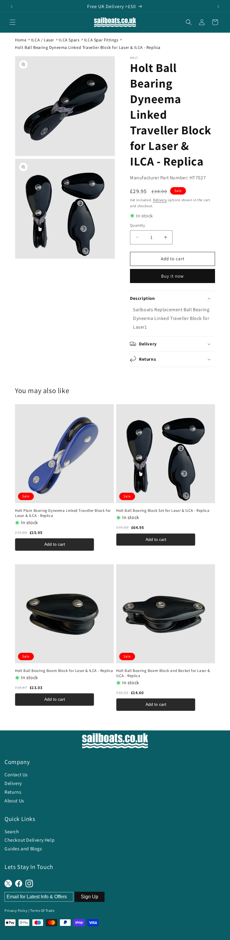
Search (11, 831)
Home (20, 40)
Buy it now (172, 276)
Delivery (160, 200)
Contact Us (16, 774)
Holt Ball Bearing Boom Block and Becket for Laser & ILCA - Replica (163, 673)
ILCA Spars (69, 40)
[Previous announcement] (11, 6)
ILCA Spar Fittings (101, 40)
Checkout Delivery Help (29, 840)
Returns (12, 792)
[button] (12, 22)
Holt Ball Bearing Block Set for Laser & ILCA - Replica (162, 510)
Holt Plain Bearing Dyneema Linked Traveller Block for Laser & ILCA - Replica (63, 513)
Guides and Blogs (23, 849)
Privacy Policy (16, 910)
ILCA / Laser (42, 40)
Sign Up (89, 896)
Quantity (137, 225)
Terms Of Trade (42, 910)
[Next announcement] (218, 6)
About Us (14, 801)
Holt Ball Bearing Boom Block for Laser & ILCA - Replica (64, 670)
